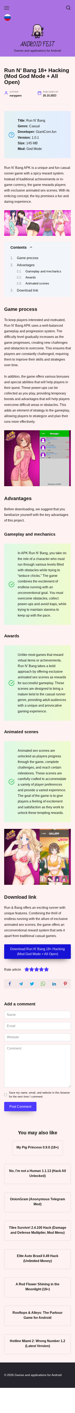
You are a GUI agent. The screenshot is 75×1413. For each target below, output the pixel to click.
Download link (27, 290)
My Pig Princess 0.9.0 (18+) (37, 1147)
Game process (27, 258)
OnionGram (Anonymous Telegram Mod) (37, 1201)
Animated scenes (37, 283)
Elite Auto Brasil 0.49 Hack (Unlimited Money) (37, 1258)
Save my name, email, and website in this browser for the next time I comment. (39, 1094)
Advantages (26, 265)
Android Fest (37, 44)
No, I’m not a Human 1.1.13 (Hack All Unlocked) (37, 1173)
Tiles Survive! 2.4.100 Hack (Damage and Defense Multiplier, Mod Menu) (37, 1230)
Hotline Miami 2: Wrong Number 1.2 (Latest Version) (37, 1343)
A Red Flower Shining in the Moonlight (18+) (37, 1286)
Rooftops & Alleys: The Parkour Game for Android (37, 1315)
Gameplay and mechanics (43, 271)
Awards (30, 277)
